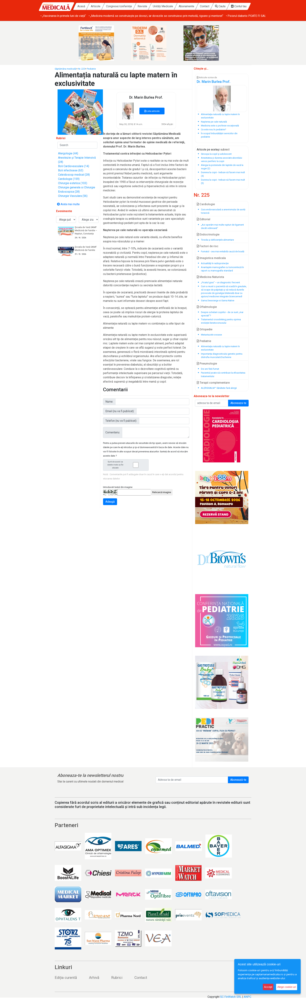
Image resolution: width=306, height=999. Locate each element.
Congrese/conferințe (119, 6)
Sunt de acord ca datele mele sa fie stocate (115, 465)
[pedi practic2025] (221, 739)
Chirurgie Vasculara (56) (72, 196)
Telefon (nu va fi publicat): (121, 420)
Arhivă (94, 977)
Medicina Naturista (211, 277)
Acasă (81, 6)
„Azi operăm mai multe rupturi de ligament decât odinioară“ (222, 226)
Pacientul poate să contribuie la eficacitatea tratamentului (223, 374)
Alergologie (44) (68, 153)
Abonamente (186, 6)
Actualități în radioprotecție (215, 263)
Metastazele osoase (211, 334)
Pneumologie (208, 363)
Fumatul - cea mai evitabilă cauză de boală (222, 251)
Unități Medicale (163, 6)
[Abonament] (80, 111)
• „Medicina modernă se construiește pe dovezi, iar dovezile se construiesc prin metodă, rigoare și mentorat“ (156, 16)
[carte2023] (221, 435)
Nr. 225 (81, 68)
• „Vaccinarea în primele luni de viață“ (63, 16)
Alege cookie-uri (286, 986)
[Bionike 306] (153, 43)
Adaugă (110, 501)
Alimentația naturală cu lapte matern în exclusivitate (220, 348)
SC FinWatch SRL (231, 996)
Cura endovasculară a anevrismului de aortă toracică (223, 211)
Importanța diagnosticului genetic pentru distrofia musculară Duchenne (221, 355)
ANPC (247, 996)
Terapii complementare (214, 382)
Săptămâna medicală (65, 68)
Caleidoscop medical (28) (74, 174)
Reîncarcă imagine (161, 492)
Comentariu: (112, 432)
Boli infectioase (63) (70, 170)
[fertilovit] (100, 43)
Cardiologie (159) (69, 179)
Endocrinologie (209, 234)
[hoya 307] (205, 43)
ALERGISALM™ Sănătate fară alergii (219, 388)
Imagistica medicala (212, 258)
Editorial (204, 219)
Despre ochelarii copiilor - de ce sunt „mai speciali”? (222, 314)
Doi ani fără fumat (210, 369)
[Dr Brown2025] (221, 559)
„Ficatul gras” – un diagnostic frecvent (220, 282)
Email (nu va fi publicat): (119, 411)
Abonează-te (238, 779)
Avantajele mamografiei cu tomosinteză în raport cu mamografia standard (222, 269)
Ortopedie (205, 329)
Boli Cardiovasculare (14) (73, 166)
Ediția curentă (66, 977)
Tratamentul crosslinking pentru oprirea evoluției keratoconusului (221, 321)
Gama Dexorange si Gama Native (217, 300)
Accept (268, 986)
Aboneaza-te (238, 403)
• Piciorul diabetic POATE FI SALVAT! (248, 16)
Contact (204, 6)
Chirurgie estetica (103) (72, 183)
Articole (95, 6)
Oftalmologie (208, 307)
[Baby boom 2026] (221, 497)
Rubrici (116, 977)
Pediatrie (91, 68)
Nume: (109, 401)
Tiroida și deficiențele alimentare (217, 239)
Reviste (142, 6)
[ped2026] (221, 620)
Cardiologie (207, 204)
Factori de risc (208, 246)
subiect (225, 149)
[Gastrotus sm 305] (221, 682)
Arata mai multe (70, 204)
